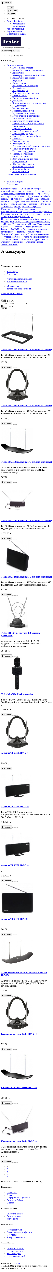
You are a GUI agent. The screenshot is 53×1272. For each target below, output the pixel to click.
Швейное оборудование (23, 164)
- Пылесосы (15, 226)
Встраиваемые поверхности (25, 93)
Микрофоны (13, 286)
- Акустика (18, 196)
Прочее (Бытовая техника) (25, 131)
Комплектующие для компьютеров (29, 103)
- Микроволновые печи (19, 210)
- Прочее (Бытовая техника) (35, 221)
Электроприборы (20, 169)
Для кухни (17, 100)
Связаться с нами (15, 1214)
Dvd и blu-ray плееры (22, 68)
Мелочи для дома (20, 108)
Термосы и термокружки (24, 149)
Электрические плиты (23, 166)
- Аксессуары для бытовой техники (25, 192)
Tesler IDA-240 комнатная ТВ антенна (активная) (26, 405)
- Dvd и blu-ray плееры (29, 189)
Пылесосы (17, 138)
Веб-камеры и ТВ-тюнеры (25, 85)
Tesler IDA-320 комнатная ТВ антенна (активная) (26, 577)
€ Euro (10, 8)
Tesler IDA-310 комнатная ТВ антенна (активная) (26, 520)
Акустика (17, 80)
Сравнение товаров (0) (12, 293)
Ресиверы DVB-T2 (21, 143)
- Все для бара (30, 199)
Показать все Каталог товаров (21, 174)
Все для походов (20, 90)
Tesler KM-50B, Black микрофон (17, 694)
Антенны (11, 274)
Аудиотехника (19, 83)
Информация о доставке (18, 1197)
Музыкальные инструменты (26, 116)
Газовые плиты (19, 95)
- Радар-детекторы (32, 226)
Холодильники (19, 161)
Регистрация (18, 24)
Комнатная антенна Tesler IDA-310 (19, 1141)
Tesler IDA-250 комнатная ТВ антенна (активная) (26, 462)
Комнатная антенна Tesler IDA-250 (19, 1087)
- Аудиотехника (33, 196)
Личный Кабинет (15, 1248)
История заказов (15, 1251)
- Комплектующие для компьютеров (19, 206)
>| (7, 1177)
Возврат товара (14, 1216)
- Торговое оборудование (22, 233)
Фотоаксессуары (20, 156)
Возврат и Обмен (15, 1200)
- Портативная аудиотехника (15, 216)
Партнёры (12, 1235)
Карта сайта (12, 1219)
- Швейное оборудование (32, 239)
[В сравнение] (16, 424)
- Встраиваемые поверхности (25, 201)
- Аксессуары (39, 191)
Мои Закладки (14, 1253)
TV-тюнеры (12, 271)
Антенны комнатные (17, 281)
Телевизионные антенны (19, 289)
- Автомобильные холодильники (22, 190)
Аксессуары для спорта (23, 78)
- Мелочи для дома (25, 209)
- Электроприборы (33, 242)
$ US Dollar (12, 11)
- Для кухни (44, 204)
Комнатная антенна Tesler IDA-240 (19, 1034)
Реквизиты (12, 1192)
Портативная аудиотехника (25, 121)
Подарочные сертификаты (19, 1232)
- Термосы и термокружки (27, 232)
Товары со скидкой (16, 1237)
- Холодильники (10, 239)
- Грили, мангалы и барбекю (22, 204)
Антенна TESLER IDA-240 (15, 753)
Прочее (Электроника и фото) (26, 136)
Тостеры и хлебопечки (23, 154)
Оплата (10, 1203)
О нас (9, 1195)
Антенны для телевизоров (19, 279)
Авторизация (18, 26)
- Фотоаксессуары (10, 237)
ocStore (16, 1263)
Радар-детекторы (20, 141)
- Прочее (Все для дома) (13, 224)
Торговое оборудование (23, 151)
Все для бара (18, 88)
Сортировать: (7, 301)
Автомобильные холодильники (27, 70)
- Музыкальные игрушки (36, 211)
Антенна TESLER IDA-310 (15, 806)
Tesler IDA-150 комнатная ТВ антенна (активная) (26, 349)
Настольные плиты (21, 118)
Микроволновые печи (23, 111)
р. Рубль (11, 14)
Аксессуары (18, 73)
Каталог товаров (15, 65)
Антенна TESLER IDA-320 (15, 919)
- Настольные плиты (39, 214)
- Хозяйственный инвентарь (35, 237)
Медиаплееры (19, 106)
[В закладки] (13, 424)
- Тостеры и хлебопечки (37, 234)
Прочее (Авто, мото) (22, 128)
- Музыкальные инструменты (26, 212)
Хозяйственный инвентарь (25, 159)
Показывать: (7, 306)
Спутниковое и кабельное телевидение (31, 146)
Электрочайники (20, 171)
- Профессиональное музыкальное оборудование (24, 217)
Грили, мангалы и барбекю (25, 98)
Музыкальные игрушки (23, 113)
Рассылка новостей (16, 1256)
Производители (14, 1230)
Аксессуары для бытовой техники (28, 75)
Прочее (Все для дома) (23, 133)
